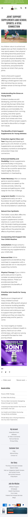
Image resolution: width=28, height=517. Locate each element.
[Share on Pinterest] (9, 372)
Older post (7, 380)
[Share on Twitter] (5, 372)
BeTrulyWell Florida (14, 472)
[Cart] (25, 8)
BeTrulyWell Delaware (14, 474)
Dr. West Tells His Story (8, 397)
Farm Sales (14, 493)
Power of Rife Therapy (8, 394)
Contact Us (14, 455)
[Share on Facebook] (2, 372)
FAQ (14, 451)
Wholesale (14, 489)
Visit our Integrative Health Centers (14, 470)
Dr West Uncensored (14, 436)
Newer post (20, 380)
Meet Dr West (14, 468)
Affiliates (14, 434)
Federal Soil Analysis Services (14, 495)
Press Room (14, 476)
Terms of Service (14, 439)
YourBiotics (10, 510)
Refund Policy (14, 453)
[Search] (21, 8)
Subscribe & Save (14, 432)
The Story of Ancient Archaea (14, 465)
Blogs (14, 497)
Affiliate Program (14, 486)
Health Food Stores (14, 491)
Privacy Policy (14, 441)
